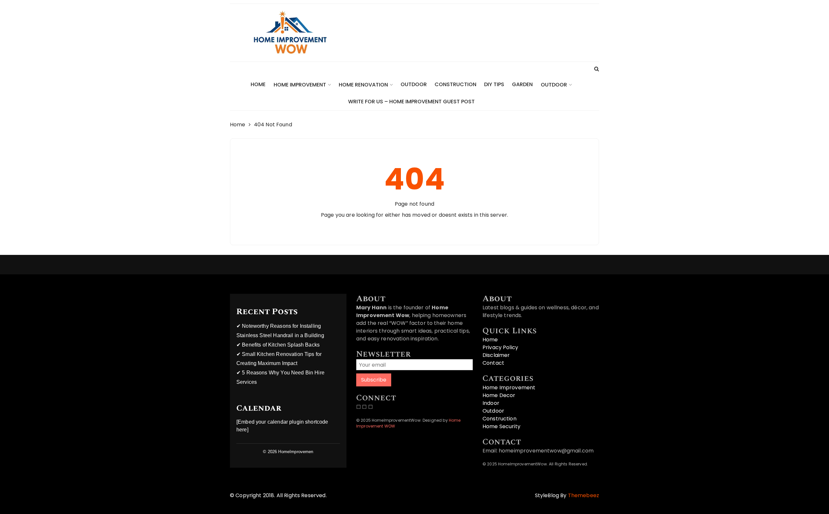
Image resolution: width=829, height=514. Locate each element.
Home (258, 84)
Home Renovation (363, 84)
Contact (493, 363)
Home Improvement (300, 84)
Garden (522, 84)
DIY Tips (494, 84)
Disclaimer (496, 355)
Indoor (491, 403)
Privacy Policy (500, 347)
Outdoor (414, 84)
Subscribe (373, 379)
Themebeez (583, 495)
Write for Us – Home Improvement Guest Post (411, 101)
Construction (455, 84)
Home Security (501, 426)
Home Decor (499, 395)
